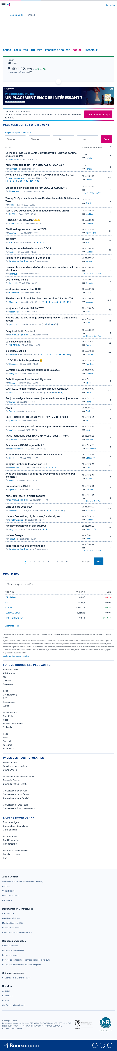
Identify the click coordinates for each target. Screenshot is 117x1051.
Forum (77, 50)
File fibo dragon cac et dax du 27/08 (25, 525)
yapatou (12, 480)
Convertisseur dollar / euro (16, 794)
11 (68, 301)
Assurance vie (10, 836)
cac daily (10, 238)
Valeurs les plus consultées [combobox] (20, 584)
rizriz (11, 242)
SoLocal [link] (7, 741)
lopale (11, 205)
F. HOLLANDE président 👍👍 (22, 220)
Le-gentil (13, 283)
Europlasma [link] (9, 701)
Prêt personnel (10, 843)
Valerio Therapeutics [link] (13, 723)
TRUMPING (14, 345)
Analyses (36, 50)
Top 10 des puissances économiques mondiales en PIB (37, 210)
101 (32, 180)
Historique (91, 50)
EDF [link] (5, 698)
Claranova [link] (8, 684)
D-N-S (88, 203)
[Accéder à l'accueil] (4, 14)
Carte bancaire (10, 829)
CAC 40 (12, 63)
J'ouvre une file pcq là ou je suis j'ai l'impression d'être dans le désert (41, 319)
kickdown (13, 354)
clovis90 (89, 478)
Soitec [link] (6, 737)
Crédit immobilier (11, 840)
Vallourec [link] (7, 744)
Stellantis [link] (7, 727)
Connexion (110, 5)
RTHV (11, 458)
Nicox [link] (5, 719)
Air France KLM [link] (10, 669)
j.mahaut (13, 274)
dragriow (12, 233)
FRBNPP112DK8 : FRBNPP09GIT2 (25, 496)
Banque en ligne (11, 822)
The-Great (90, 179)
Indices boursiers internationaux (18, 776)
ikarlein (89, 158)
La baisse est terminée (18, 341)
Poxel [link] (5, 733)
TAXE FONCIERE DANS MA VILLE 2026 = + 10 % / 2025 (37, 417)
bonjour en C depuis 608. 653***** (24, 308)
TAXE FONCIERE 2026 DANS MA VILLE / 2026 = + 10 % (37, 436)
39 (64, 354)
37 (55, 354)
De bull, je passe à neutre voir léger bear (28, 379)
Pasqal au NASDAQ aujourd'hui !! (24, 445)
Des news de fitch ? (16, 279)
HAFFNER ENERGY (14, 617)
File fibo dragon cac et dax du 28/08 (25, 229)
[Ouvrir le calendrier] (56, 139)
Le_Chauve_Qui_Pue (92, 192)
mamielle (13, 392)
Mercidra (13, 302)
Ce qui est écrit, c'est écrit (20, 331)
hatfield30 (13, 159)
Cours (7, 50)
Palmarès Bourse (11, 780)
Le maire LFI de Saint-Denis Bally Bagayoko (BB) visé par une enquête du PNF (41, 154)
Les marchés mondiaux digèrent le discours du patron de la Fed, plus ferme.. (42, 268)
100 (26, 180)
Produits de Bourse (57, 50)
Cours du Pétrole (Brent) (15, 783)
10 (64, 301)
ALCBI (9, 407)
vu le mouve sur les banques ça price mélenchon (33, 454)
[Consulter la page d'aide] (101, 5)
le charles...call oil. (15, 351)
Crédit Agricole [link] (10, 694)
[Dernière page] (76, 561)
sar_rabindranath (16, 178)
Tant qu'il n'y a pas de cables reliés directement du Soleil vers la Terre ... (42, 199)
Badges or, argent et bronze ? (18, 132)
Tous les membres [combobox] (39, 139)
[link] (22, 881)
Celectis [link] (7, 680)
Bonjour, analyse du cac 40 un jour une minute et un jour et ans (41, 398)
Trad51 (12, 411)
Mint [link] (5, 676)
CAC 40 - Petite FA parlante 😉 (25, 360)
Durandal (89, 283)
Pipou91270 (91, 233)
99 (21, 180)
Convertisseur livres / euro (15, 804)
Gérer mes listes (12, 625)
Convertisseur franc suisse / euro (19, 808)
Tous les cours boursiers (15, 766)
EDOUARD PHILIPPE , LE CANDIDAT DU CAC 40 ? (34, 165)
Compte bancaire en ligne (15, 825)
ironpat (88, 392)
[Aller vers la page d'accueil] (9, 5)
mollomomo (14, 311)
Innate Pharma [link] (10, 712)
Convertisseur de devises (15, 790)
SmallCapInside (16, 520)
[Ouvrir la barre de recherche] (97, 5)
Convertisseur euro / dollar (16, 797)
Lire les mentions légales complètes (16, 656)
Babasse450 (14, 223)
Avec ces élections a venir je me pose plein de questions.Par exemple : (40, 475)
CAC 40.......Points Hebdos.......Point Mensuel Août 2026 (37, 388)
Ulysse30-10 (14, 191)
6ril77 (88, 420)
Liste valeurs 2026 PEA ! (19, 506)
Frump (88, 345)
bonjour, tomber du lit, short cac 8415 (26, 464)
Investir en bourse (11, 854)
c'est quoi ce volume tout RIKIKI (23, 289)
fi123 (88, 322)
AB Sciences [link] (9, 673)
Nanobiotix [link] (8, 716)
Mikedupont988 (16, 448)
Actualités (21, 50)
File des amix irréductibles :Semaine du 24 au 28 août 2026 (39, 298)
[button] (3, 4)
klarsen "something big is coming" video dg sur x (34, 516)
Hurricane (13, 364)
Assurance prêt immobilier (15, 850)
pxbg (88, 430)
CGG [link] (5, 690)
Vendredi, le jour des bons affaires (25, 545)
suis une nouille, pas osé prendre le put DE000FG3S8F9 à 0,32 (41, 426)
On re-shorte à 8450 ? (17, 486)
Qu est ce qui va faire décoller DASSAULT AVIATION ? (36, 187)
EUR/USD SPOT (12, 612)
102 (37, 180)
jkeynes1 (13, 169)
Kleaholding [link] (8, 748)
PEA (5, 857)
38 (60, 354)
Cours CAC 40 (10, 769)
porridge (12, 430)
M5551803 (13, 510)
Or (6, 602)
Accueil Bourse (10, 762)
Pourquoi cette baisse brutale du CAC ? (28, 248)
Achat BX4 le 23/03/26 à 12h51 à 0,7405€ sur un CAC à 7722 (39, 174)
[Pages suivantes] (72, 561)
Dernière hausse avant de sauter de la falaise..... (32, 370)
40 (68, 354)
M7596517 (90, 458)
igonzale (12, 489)
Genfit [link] (6, 705)
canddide (89, 214)
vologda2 (13, 373)
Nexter (88, 311)
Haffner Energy (14, 535)
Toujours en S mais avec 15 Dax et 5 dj (27, 257)
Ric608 (12, 214)
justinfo (12, 252)
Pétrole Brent (11, 597)
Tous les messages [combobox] (15, 139)
